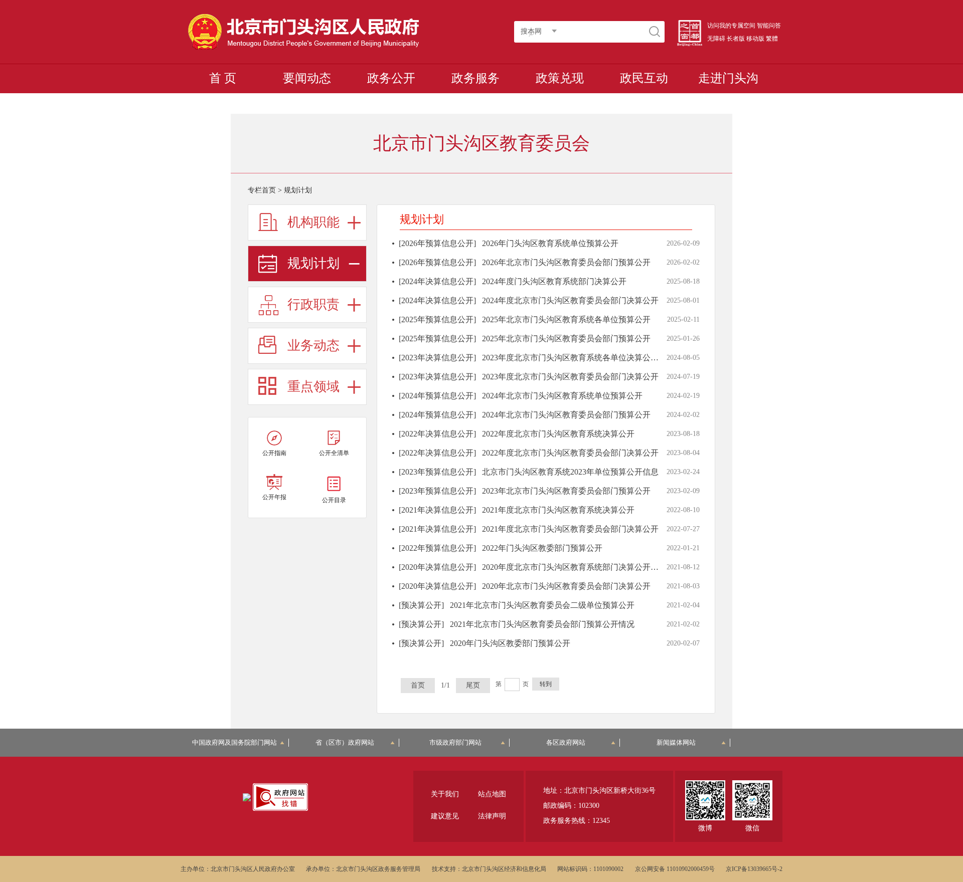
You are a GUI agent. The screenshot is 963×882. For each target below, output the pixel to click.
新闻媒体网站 (676, 742)
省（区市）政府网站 (344, 742)
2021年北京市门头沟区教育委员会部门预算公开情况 (542, 624)
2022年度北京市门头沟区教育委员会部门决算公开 (570, 453)
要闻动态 (307, 78)
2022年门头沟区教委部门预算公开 (542, 548)
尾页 (473, 685)
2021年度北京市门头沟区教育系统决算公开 (558, 510)
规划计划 (313, 263)
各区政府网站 (565, 742)
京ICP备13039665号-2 (754, 868)
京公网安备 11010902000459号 (675, 868)
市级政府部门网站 (455, 742)
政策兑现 (560, 78)
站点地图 (492, 794)
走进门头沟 (728, 78)
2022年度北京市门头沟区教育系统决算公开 (558, 433)
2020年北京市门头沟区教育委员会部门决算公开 (566, 586)
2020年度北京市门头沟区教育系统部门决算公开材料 (574, 567)
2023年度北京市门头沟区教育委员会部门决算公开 (570, 376)
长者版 (736, 38)
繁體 (772, 38)
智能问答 (769, 25)
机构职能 (313, 222)
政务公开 (391, 78)
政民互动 (644, 78)
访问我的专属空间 (731, 25)
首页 (418, 685)
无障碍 (716, 38)
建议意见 (445, 816)
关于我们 (445, 794)
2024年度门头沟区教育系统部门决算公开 (554, 281)
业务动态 (313, 345)
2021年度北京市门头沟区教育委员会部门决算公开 (570, 529)
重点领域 (313, 386)
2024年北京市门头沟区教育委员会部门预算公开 (566, 414)
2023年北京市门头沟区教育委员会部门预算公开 (566, 491)
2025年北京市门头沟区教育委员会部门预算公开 (566, 338)
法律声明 (492, 816)
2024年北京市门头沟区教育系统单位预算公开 (562, 395)
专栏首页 (262, 190)
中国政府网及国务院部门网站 (237, 742)
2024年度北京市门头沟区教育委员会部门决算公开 (570, 300)
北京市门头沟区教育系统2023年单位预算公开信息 (570, 472)
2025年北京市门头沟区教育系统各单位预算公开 (566, 319)
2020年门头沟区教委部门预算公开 (510, 643)
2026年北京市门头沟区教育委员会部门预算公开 (566, 262)
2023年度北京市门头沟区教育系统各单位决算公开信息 (578, 357)
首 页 (222, 78)
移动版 (755, 38)
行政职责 (313, 304)
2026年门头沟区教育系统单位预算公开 (550, 243)
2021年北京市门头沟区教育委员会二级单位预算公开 (542, 605)
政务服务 (475, 78)
